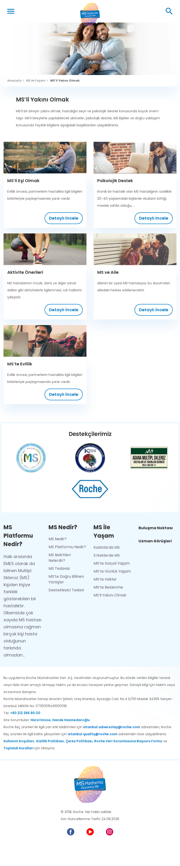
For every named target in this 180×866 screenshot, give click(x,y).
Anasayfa (14, 80)
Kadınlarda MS (107, 547)
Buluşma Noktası (156, 528)
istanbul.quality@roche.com (92, 734)
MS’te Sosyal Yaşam (112, 563)
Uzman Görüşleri (155, 541)
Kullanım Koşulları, (19, 741)
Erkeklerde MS (107, 555)
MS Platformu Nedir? (67, 547)
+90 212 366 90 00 (25, 713)
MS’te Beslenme (108, 587)
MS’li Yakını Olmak (65, 80)
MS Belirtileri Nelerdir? (60, 557)
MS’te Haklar (105, 579)
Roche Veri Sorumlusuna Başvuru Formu (128, 741)
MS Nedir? (58, 539)
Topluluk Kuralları (19, 748)
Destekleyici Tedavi (66, 590)
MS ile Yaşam (35, 80)
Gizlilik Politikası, (50, 741)
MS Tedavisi (59, 568)
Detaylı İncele (63, 218)
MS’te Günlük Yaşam (112, 571)
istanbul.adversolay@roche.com (111, 727)
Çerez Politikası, (79, 741)
